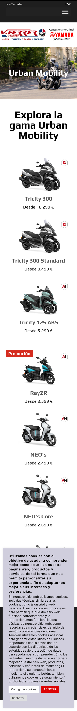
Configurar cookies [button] (23, 689)
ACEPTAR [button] (50, 689)
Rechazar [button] (18, 698)
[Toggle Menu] (65, 11)
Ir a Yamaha (14, 4)
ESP (68, 4)
